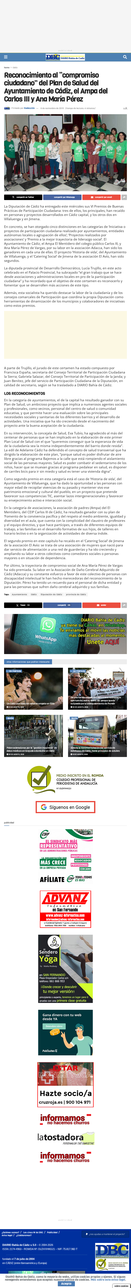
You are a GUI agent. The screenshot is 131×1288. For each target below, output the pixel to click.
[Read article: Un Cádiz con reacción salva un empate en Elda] (33, 689)
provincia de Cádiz (76, 594)
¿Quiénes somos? (10, 1232)
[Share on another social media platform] (124, 197)
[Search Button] (125, 57)
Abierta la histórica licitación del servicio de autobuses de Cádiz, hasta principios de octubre (95, 749)
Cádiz (15, 67)
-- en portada (14, 671)
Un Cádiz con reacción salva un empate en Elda (30, 703)
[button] (105, 1234)
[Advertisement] (65, 24)
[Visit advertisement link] (65, 634)
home (7, 67)
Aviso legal (7, 1235)
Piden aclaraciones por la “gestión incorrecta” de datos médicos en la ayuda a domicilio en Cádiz (32, 749)
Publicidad (52, 1232)
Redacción (29, 108)
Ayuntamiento (19, 594)
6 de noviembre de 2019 (52, 108)
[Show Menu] (5, 57)
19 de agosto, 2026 (80, 754)
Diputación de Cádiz (51, 594)
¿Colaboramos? (24, 1235)
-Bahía (10, 718)
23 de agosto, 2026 (16, 707)
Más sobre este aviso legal (108, 1280)
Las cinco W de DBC (33, 1232)
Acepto (66, 1284)
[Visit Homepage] (65, 57)
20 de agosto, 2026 (80, 707)
